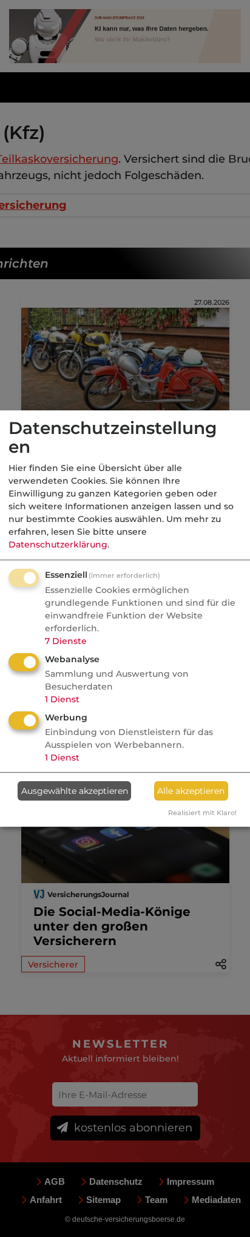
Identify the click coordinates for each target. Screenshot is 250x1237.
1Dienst (62, 699)
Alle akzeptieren (191, 790)
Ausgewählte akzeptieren (74, 790)
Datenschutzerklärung (57, 544)
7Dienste (66, 640)
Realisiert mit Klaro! (202, 812)
